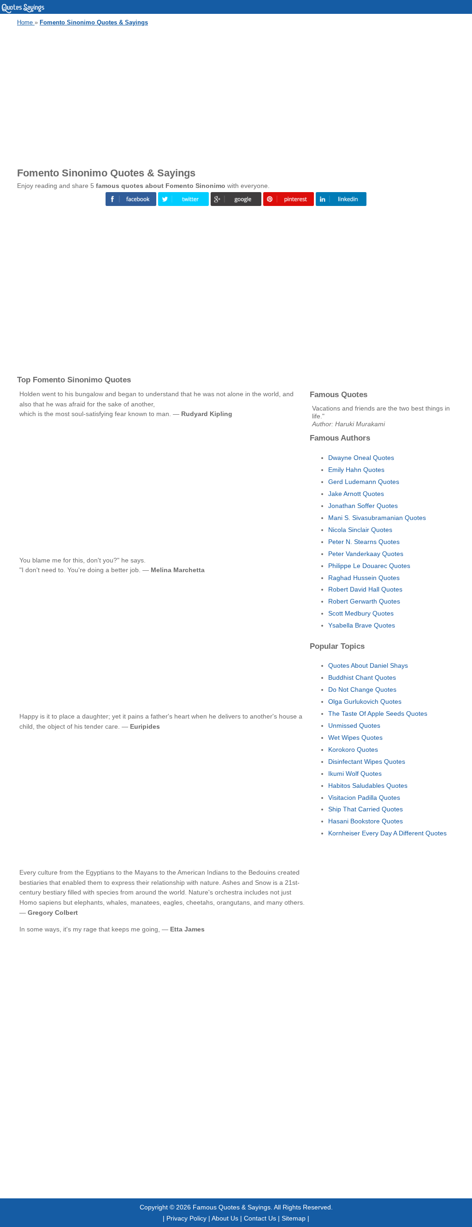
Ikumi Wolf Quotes (355, 773)
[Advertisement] (236, 95)
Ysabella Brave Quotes (361, 625)
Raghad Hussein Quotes (364, 577)
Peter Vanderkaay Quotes (365, 553)
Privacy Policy (186, 1218)
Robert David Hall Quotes (365, 589)
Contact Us (260, 1218)
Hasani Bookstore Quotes (365, 821)
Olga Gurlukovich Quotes (364, 701)
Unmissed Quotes (354, 725)
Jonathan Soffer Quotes (363, 505)
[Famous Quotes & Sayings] (23, 11)
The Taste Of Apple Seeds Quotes (377, 713)
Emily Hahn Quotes (356, 469)
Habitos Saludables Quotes (367, 785)
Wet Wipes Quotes (355, 737)
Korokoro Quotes (353, 749)
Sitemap (294, 1218)
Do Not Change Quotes (362, 689)
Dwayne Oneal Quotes (361, 457)
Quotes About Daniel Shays (368, 665)
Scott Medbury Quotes (361, 613)
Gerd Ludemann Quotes (363, 481)
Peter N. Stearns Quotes (364, 541)
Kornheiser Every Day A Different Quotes (387, 833)
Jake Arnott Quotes (356, 493)
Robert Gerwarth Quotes (364, 601)
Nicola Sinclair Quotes (360, 529)
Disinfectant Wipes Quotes (366, 761)
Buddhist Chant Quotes (362, 677)
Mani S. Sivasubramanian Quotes (377, 517)
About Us (225, 1218)
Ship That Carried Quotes (365, 809)
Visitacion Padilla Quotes (364, 797)
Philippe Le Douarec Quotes (369, 565)
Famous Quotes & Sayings (232, 1207)
